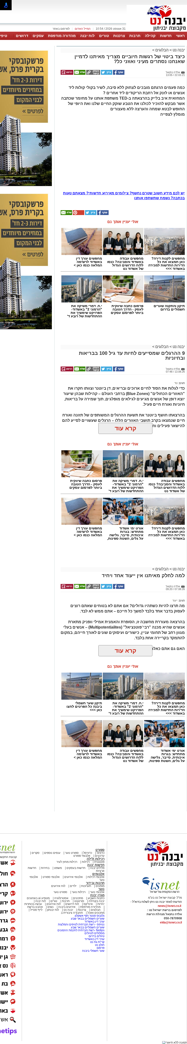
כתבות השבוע (96, 898)
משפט (58, 868)
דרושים (22, 36)
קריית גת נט (97, 942)
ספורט (99, 850)
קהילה (150, 36)
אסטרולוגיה (61, 898)
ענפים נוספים (52, 853)
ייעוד (175, 600)
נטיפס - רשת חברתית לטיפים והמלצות (81, 924)
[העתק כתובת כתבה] (92, 73)
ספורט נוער (72, 853)
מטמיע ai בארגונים (38, 898)
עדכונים (99, 855)
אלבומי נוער (97, 892)
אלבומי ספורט (81, 855)
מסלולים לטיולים (94, 933)
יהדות (100, 904)
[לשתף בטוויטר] (106, 73)
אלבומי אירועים (73, 877)
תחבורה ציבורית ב (72, 912)
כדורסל (87, 853)
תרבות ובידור (95, 883)
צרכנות (119, 36)
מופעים (100, 886)
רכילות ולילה (95, 859)
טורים (104, 36)
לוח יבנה (87, 36)
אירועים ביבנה (66, 907)
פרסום (100, 948)
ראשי (180, 36)
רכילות (86, 862)
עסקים (38, 36)
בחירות (45, 868)
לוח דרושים (72, 904)
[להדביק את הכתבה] (78, 214)
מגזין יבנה (97, 895)
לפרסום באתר (61, 28)
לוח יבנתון (53, 910)
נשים (50, 907)
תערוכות (86, 886)
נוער (101, 889)
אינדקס (88, 904)
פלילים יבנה (97, 868)
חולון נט (99, 945)
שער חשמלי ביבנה (92, 950)
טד (176, 383)
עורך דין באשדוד (94, 921)
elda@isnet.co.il (171, 922)
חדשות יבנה (95, 865)
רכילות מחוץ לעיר (66, 862)
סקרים (35, 853)
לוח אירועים (58, 886)
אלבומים (98, 874)
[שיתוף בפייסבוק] (118, 73)
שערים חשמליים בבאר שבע (87, 918)
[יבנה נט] (154, 867)
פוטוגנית (99, 862)
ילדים (73, 886)
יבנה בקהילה (96, 901)
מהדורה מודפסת (62, 36)
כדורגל (100, 853)
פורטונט (79, 901)
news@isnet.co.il (169, 906)
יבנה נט (178, 50)
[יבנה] (157, 31)
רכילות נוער (78, 892)
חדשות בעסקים (75, 868)
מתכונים (78, 898)
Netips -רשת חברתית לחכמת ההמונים (80, 930)
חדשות (166, 36)
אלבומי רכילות (95, 877)
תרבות (134, 36)
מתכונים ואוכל (95, 912)
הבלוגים (161, 50)
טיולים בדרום (96, 936)
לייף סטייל (36, 910)
